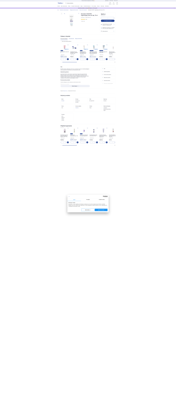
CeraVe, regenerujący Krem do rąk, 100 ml (103, 52)
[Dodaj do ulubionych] (78, 13)
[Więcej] (114, 31)
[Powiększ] (64, 13)
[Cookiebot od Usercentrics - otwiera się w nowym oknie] (104, 196)
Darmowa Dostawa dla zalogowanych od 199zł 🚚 (88, 0)
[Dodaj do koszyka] (68, 59)
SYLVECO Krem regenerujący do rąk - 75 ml (74, 135)
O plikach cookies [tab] (102, 199)
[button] (90, 17)
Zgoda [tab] (74, 199)
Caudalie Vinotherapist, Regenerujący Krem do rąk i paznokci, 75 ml (103, 136)
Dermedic (62, 100)
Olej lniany (77, 107)
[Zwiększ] (113, 18)
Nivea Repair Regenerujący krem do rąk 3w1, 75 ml (93, 135)
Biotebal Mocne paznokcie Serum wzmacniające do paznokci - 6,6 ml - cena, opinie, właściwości (64, 136)
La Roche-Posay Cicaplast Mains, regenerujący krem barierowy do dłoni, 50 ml (93, 52)
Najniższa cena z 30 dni (63, 57)
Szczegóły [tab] (88, 199)
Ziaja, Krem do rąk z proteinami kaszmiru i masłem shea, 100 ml (113, 52)
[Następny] (114, 62)
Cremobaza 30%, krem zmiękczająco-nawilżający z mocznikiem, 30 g (74, 52)
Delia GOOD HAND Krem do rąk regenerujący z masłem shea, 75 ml (113, 136)
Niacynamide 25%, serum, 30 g (64, 52)
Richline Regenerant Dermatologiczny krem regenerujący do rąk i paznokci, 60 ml (83, 52)
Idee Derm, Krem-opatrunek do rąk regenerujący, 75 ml (84, 135)
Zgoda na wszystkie (101, 209)
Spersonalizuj (87, 209)
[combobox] (86, 3)
